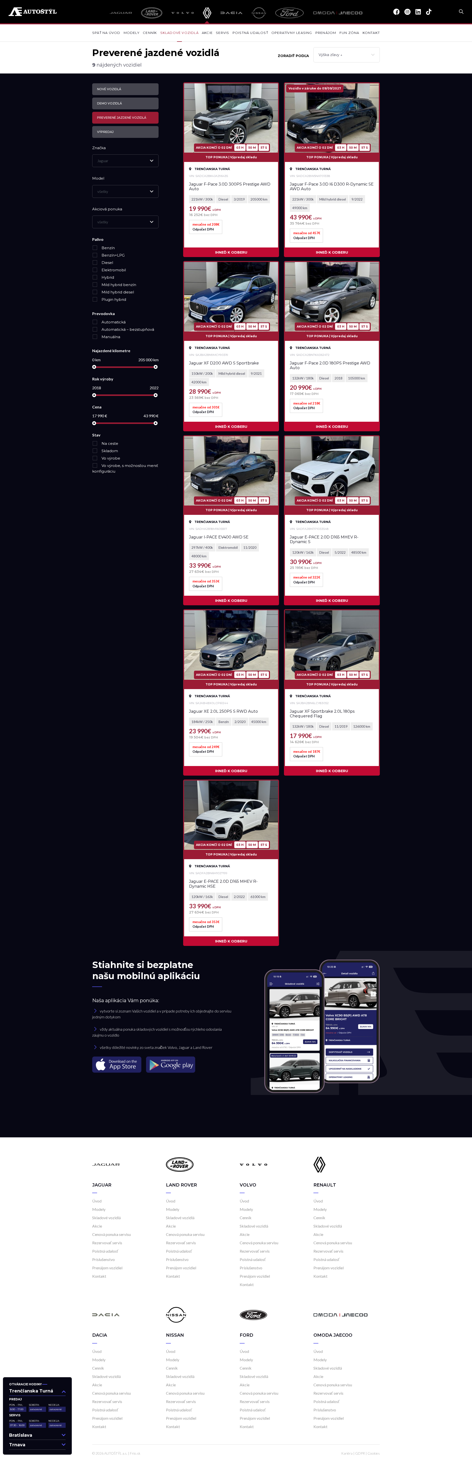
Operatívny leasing (291, 33)
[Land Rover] (151, 12)
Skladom (109, 451)
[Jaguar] (121, 12)
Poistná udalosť (250, 33)
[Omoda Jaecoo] (337, 12)
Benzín (108, 248)
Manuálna (110, 336)
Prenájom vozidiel (107, 1267)
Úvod (97, 1201)
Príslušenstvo (103, 1259)
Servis (222, 33)
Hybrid (107, 277)
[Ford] (289, 12)
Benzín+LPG (113, 255)
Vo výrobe (110, 458)
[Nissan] (259, 12)
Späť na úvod (106, 33)
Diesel (107, 262)
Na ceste (109, 443)
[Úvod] (106, 1164)
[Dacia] (232, 12)
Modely (132, 33)
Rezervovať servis (107, 1242)
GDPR (360, 1453)
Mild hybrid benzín (118, 284)
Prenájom (325, 33)
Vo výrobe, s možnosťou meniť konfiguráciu (125, 468)
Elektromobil (113, 270)
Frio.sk (135, 1453)
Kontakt (371, 33)
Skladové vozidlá (179, 33)
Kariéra (347, 1453)
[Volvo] (182, 12)
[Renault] (207, 12)
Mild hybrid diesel (117, 292)
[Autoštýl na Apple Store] (117, 1064)
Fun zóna (349, 33)
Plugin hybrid (113, 299)
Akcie (207, 33)
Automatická (113, 322)
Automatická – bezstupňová (127, 329)
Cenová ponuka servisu (111, 1234)
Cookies (374, 1453)
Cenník (150, 33)
